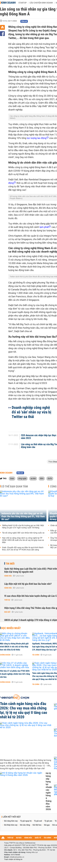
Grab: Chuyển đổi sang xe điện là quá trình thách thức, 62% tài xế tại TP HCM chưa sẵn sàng (22, 548)
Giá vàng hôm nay (11, 821)
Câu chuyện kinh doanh (41, 3)
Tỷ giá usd (38, 821)
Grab (12, 478)
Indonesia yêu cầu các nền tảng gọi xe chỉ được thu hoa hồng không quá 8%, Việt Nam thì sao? (23, 516)
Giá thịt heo (37, 825)
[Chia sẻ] (2, 33)
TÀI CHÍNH (47, 838)
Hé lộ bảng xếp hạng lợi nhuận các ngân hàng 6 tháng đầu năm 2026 (49, 791)
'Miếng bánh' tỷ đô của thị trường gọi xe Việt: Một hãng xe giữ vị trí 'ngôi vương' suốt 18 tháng (23, 526)
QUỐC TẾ (38, 838)
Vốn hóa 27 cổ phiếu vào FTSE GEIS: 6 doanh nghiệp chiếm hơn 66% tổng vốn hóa (15, 674)
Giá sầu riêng (25, 825)
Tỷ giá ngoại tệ (26, 821)
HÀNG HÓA (28, 838)
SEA (41, 478)
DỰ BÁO (19, 838)
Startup (22, 3)
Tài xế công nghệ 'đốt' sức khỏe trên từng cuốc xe (23, 533)
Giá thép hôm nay (10, 825)
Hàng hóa (8, 576)
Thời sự (7, 600)
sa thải (33, 478)
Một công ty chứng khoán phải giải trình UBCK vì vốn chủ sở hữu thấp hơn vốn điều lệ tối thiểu (14, 646)
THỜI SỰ (10, 838)
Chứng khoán (5, 655)
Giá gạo (47, 825)
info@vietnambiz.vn (17, 857)
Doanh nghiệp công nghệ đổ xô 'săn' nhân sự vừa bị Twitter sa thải (31, 412)
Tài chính (35, 655)
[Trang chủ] (2, 27)
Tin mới (10, 563)
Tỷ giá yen (48, 821)
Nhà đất (7, 612)
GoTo (50, 478)
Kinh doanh (8, 2)
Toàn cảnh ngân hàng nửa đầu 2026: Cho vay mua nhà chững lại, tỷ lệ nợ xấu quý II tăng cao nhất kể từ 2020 (23, 710)
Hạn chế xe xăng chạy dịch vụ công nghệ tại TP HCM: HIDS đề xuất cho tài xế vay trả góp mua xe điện (23, 540)
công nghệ (22, 478)
